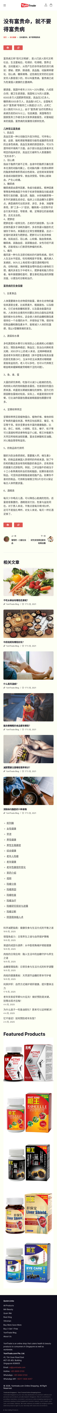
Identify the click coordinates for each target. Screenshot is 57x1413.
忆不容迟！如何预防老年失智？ (20, 1018)
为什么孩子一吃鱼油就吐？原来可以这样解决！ (28, 1009)
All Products (8, 1305)
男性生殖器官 (14, 845)
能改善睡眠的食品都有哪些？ (17, 725)
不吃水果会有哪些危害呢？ (16, 600)
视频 (9, 878)
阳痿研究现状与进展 (17, 906)
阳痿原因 (11, 889)
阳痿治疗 (11, 900)
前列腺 (10, 823)
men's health (44, 1401)
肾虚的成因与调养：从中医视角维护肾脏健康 (27, 945)
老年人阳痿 (13, 856)
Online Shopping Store (33, 1392)
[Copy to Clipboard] (18, 47)
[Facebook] (7, 47)
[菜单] (4, 5)
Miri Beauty (8, 1309)
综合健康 (11, 850)
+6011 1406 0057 (24, 1379)
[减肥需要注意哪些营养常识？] (28, 749)
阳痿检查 (11, 895)
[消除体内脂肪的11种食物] (28, 791)
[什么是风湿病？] (28, 665)
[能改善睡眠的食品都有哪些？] (28, 707)
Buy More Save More (12, 1325)
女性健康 (11, 828)
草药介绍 (11, 872)
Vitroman (7, 1321)
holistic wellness (15, 1403)
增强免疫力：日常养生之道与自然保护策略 (26, 936)
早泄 (9, 834)
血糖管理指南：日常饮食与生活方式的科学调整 (28, 966)
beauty (37, 1401)
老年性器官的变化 (16, 867)
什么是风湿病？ (10, 684)
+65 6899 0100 (17, 1371)
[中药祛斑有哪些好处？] (28, 624)
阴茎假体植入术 (15, 917)
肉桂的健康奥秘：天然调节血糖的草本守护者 (27, 975)
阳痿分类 (11, 884)
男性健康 (11, 839)
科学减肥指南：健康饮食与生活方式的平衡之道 (28, 928)
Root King (7, 1317)
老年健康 (11, 861)
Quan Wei (7, 1313)
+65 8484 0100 (20, 1375)
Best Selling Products (11, 1410)
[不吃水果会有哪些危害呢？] (28, 582)
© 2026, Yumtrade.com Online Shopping (21, 1386)
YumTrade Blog (9, 1332)
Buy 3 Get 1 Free (10, 1329)
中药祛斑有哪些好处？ (14, 642)
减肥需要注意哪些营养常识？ (17, 767)
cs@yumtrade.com (17, 1367)
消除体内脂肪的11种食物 (15, 809)
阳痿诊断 (11, 911)
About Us (7, 1336)
